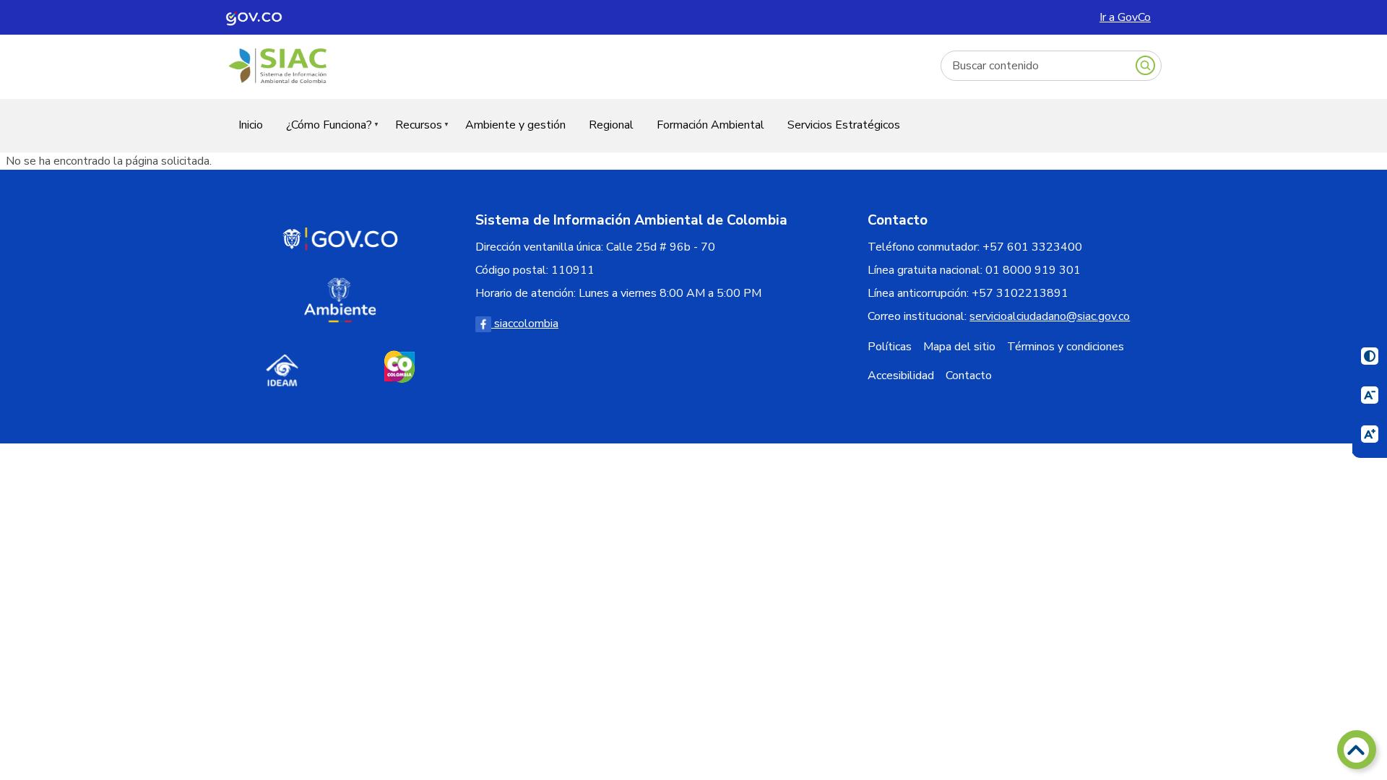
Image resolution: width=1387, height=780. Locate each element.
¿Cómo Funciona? (323, 134)
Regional (611, 125)
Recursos (413, 134)
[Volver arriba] (1356, 749)
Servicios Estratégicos (843, 125)
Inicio (250, 125)
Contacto (969, 376)
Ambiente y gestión (515, 125)
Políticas (890, 347)
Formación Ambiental (710, 125)
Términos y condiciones (1065, 347)
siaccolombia (524, 324)
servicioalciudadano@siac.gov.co (1049, 316)
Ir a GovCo (1125, 17)
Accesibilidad (901, 376)
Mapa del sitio (959, 347)
